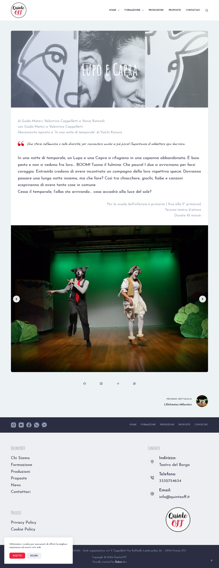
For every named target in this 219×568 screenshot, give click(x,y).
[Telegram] (117, 384)
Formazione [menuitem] (132, 10)
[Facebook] (84, 384)
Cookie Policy (23, 529)
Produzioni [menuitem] (156, 10)
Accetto (17, 555)
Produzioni (20, 472)
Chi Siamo (20, 458)
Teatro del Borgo (174, 465)
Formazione (21, 465)
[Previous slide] (16, 299)
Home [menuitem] (112, 10)
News (16, 485)
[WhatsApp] (134, 384)
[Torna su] (212, 561)
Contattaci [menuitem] (193, 10)
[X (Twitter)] (101, 384)
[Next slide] (202, 299)
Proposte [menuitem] (175, 10)
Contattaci (20, 492)
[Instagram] (13, 425)
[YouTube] (21, 425)
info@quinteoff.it (174, 497)
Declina (34, 555)
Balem (118, 562)
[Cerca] (206, 10)
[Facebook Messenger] (44, 425)
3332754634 (170, 481)
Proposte (19, 478)
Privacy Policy (23, 523)
